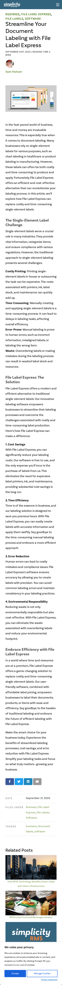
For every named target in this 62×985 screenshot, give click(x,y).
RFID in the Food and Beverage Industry (31, 917)
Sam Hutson (13, 71)
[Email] (37, 781)
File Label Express (36, 14)
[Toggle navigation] (57, 5)
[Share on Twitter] (19, 781)
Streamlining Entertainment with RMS (31, 948)
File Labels (14, 18)
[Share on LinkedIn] (28, 781)
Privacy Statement (49, 979)
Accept (15, 973)
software (39, 831)
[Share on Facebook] (9, 781)
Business (12, 14)
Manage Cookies (42, 973)
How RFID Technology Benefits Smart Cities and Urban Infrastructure (31, 883)
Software (33, 18)
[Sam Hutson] (9, 63)
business (31, 826)
